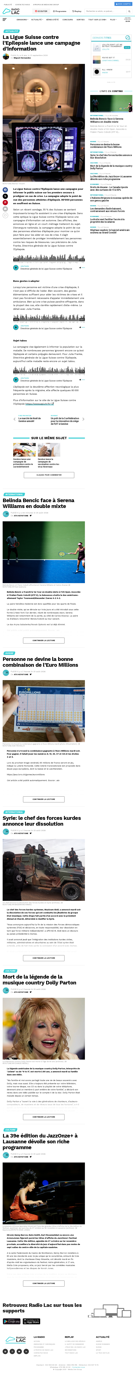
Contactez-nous (22, 4)
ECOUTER (42, 11)
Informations (70, 1350)
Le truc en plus (102, 1353)
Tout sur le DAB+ (97, 20)
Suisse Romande (103, 1344)
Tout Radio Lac (71, 1353)
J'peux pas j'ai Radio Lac (75, 1347)
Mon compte (124, 4)
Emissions (22, 20)
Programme (60, 11)
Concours (67, 20)
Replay (77, 11)
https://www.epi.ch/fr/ (38, 404)
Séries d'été (52, 20)
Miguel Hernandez (22, 58)
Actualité (36, 20)
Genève (99, 1341)
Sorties (81, 20)
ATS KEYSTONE (21, 516)
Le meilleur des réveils (75, 1341)
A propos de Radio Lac (43, 1350)
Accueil (37, 1341)
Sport (98, 1350)
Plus (112, 20)
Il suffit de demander (74, 1344)
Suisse (99, 1347)
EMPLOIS (37, 1356)
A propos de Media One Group (46, 4)
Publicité (8, 4)
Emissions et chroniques (44, 1344)
